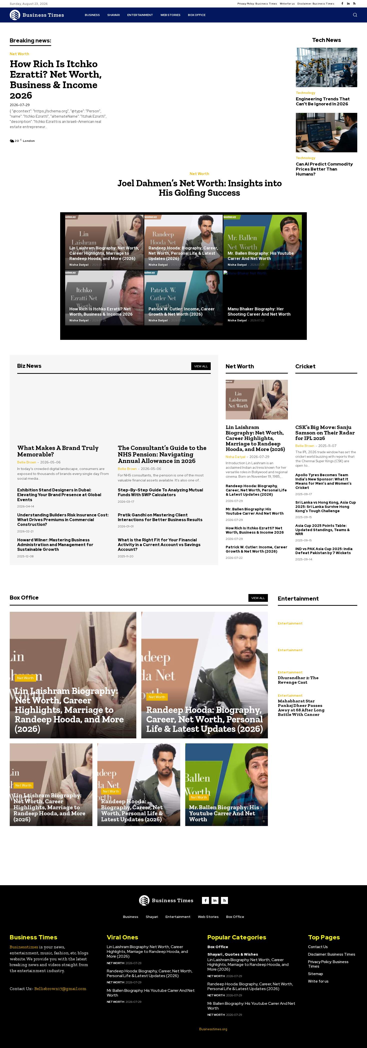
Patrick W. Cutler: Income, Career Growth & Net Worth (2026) (182, 311)
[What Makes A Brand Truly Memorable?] (63, 409)
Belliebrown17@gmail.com (60, 988)
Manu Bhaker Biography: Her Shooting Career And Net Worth (259, 311)
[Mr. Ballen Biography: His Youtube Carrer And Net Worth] (262, 242)
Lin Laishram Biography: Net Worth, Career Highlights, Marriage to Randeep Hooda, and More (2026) (104, 253)
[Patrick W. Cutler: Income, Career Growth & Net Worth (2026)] (183, 297)
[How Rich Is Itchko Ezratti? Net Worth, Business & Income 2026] (104, 297)
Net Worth (19, 54)
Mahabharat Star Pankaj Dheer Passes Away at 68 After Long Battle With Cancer (301, 707)
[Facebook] (342, 4)
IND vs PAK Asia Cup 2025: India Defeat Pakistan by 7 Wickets (324, 551)
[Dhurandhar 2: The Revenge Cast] (345, 677)
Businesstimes (24, 946)
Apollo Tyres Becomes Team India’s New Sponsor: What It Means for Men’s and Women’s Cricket (323, 481)
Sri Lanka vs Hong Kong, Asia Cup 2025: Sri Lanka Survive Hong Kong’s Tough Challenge (325, 506)
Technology (305, 92)
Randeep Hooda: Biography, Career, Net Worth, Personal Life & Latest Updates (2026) (183, 253)
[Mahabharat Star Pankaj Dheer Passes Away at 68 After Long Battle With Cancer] (345, 705)
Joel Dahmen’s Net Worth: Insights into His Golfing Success (199, 187)
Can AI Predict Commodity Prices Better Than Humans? (324, 169)
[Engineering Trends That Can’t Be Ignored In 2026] (326, 67)
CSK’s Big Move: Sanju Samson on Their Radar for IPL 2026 (325, 432)
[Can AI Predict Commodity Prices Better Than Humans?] (326, 132)
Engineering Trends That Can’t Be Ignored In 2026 (323, 101)
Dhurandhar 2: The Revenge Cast (298, 680)
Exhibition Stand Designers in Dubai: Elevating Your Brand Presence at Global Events (59, 494)
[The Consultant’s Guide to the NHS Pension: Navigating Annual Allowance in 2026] (164, 409)
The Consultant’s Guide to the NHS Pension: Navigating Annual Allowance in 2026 (162, 454)
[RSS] (354, 4)
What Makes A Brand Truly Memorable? (58, 451)
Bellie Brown (26, 462)
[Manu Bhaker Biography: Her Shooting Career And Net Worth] (262, 297)
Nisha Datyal (79, 264)
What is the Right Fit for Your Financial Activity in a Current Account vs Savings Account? (159, 544)
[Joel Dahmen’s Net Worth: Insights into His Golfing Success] (201, 101)
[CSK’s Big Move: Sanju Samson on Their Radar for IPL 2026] (326, 399)
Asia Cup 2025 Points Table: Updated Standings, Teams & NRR (322, 529)
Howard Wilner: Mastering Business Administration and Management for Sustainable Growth (55, 544)
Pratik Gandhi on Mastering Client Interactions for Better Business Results (160, 517)
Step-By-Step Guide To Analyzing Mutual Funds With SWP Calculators (160, 492)
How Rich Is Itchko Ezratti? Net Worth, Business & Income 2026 (56, 79)
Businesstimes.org (213, 1029)
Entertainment (290, 623)
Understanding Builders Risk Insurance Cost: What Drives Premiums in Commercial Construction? (63, 519)
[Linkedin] (348, 4)
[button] (355, 14)
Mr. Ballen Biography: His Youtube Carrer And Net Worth (261, 256)
